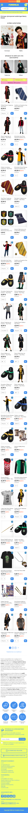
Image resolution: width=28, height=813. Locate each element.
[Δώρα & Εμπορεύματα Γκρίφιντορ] (7, 66)
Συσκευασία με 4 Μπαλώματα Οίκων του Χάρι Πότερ (6, 230)
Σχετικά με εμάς (4, 787)
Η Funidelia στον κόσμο (7, 778)
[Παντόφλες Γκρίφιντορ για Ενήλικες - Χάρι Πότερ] (20, 187)
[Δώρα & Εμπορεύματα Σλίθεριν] (20, 66)
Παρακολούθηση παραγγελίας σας (14, 755)
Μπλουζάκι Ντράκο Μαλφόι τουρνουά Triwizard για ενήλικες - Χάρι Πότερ (20, 478)
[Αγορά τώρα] (12, 113)
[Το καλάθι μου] (25, 4)
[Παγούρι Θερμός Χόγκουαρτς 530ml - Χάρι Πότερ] (7, 466)
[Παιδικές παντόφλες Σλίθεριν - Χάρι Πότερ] (20, 529)
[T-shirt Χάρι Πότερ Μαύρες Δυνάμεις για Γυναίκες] (7, 497)
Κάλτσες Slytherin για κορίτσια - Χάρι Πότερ (19, 292)
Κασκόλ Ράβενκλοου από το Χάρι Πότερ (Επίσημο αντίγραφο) (20, 230)
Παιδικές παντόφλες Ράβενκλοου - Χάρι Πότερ (20, 416)
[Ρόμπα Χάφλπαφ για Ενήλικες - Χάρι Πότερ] (20, 373)
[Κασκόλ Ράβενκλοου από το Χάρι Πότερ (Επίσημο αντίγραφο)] (20, 218)
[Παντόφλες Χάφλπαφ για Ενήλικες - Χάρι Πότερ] (7, 280)
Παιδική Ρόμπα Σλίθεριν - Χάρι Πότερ (20, 323)
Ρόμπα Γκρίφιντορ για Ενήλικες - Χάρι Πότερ (6, 137)
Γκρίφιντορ (7, 75)
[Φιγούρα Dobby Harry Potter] (20, 435)
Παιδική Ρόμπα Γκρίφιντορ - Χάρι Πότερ (7, 106)
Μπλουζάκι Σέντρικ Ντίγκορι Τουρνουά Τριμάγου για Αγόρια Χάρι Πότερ (7, 416)
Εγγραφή (22, 739)
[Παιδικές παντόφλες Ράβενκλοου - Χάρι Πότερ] (20, 404)
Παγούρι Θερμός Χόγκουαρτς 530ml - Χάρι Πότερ (7, 478)
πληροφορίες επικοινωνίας (7, 772)
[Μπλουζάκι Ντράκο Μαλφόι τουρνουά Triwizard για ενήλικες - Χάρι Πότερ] (20, 466)
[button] (26, 40)
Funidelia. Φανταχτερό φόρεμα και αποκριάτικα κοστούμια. (14, 5)
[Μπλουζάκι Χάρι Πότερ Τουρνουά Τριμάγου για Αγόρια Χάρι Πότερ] (7, 249)
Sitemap (3, 786)
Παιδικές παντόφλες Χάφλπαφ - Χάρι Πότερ (6, 447)
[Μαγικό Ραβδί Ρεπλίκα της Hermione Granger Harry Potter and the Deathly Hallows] (7, 529)
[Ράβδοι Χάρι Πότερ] (20, 37)
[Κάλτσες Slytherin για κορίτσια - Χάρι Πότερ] (20, 280)
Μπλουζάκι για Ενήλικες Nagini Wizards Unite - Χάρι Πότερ (6, 571)
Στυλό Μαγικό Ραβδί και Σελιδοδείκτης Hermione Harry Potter (20, 602)
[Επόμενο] (18, 648)
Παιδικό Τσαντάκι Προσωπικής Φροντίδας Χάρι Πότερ (6, 602)
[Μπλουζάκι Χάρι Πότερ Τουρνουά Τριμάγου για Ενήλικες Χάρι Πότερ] (20, 125)
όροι (6, 744)
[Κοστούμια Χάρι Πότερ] (7, 37)
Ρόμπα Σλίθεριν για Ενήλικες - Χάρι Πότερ (6, 354)
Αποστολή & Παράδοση (7, 767)
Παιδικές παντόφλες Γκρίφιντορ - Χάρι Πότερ (6, 168)
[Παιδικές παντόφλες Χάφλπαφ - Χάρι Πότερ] (7, 435)
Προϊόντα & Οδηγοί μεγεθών (8, 766)
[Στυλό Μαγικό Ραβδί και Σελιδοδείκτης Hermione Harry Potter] (20, 591)
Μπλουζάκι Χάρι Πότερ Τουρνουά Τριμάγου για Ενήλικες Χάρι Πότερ (19, 137)
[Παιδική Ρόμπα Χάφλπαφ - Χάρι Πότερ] (20, 497)
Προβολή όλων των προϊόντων (14, 652)
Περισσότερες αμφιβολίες (7, 770)
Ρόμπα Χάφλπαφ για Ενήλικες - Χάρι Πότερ (19, 385)
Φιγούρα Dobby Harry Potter (19, 447)
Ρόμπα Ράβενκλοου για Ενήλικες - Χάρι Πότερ (19, 354)
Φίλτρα (5, 80)
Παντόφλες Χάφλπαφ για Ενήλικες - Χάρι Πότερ (6, 292)
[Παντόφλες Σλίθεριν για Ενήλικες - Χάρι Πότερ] (7, 373)
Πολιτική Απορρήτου (6, 781)
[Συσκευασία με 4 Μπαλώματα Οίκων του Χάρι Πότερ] (7, 218)
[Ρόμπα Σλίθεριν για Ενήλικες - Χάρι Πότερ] (7, 342)
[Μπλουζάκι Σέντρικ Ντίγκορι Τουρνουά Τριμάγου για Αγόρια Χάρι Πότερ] (7, 404)
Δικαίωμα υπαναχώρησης (7, 784)
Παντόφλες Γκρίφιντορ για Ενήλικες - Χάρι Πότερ (20, 199)
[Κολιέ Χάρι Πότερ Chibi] (20, 560)
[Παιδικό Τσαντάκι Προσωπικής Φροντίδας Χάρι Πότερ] (7, 591)
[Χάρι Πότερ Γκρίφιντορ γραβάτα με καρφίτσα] (7, 187)
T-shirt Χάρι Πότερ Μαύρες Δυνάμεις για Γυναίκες (7, 509)
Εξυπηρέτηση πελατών (15, 750)
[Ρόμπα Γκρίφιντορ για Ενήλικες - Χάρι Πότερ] (7, 125)
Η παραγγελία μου (5, 764)
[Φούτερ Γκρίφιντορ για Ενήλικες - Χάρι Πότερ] (7, 311)
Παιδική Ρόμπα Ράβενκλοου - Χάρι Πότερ (7, 633)
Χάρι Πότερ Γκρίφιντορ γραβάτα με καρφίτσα (6, 199)
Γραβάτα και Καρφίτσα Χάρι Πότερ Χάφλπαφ (20, 261)
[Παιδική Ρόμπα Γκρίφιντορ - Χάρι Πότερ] (7, 94)
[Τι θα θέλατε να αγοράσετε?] (2, 5)
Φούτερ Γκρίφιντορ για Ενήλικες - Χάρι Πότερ (6, 323)
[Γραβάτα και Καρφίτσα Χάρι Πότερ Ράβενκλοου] (20, 94)
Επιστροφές (4, 769)
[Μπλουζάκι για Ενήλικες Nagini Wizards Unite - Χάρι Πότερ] (7, 560)
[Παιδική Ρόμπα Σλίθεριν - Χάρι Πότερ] (20, 311)
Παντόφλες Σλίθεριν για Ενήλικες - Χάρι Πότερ (6, 385)
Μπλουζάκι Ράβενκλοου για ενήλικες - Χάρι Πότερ (20, 633)
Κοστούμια (7, 50)
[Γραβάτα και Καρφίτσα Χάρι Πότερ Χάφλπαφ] (20, 249)
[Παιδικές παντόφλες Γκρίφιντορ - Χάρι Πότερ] (7, 156)
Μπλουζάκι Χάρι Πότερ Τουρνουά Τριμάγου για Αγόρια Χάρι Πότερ (6, 261)
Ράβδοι (21, 50)
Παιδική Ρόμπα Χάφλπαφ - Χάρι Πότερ (20, 509)
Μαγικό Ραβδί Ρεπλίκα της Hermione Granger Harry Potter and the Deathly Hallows (7, 540)
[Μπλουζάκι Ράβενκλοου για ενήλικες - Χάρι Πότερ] (20, 622)
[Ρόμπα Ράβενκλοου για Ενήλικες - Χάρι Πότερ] (20, 342)
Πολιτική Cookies (5, 783)
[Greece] (2, 796)
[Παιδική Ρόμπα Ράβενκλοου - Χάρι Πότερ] (7, 622)
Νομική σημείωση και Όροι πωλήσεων (10, 780)
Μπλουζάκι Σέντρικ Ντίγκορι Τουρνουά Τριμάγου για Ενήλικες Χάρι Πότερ (20, 168)
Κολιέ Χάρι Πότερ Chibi (19, 570)
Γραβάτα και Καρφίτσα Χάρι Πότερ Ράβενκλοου (20, 106)
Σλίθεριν (21, 75)
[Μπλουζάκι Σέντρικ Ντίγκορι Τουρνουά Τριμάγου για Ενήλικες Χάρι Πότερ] (20, 156)
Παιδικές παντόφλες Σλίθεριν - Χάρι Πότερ (19, 540)
